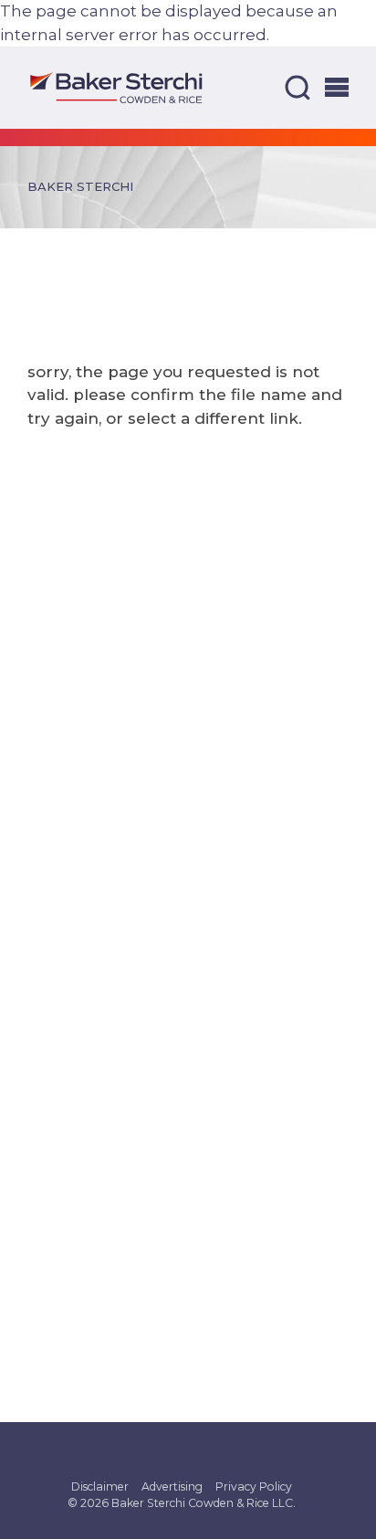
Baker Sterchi (80, 186)
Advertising (172, 1486)
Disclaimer (100, 1486)
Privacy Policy (253, 1486)
